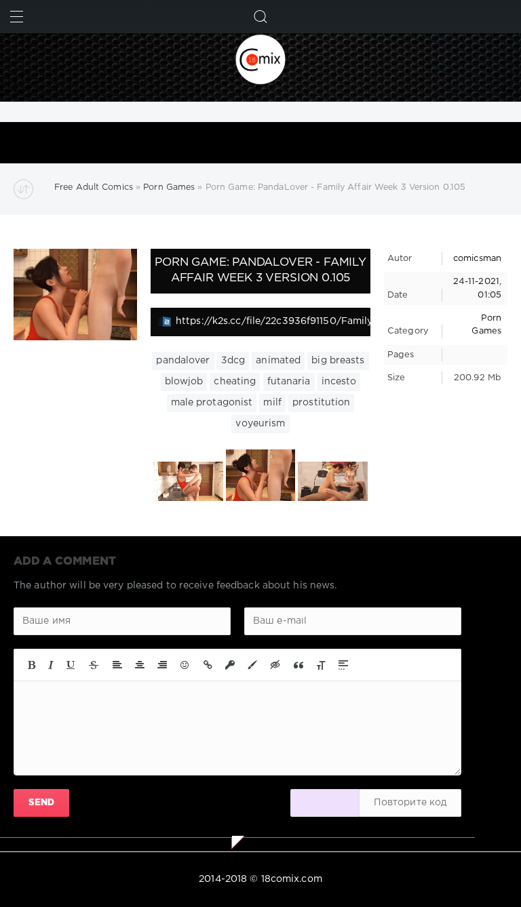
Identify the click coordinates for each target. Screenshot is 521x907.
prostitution (321, 403)
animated (278, 361)
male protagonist (212, 403)
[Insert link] (208, 665)
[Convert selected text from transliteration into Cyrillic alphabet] (320, 665)
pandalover (183, 361)
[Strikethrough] (93, 665)
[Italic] (50, 665)
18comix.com (291, 879)
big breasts (337, 361)
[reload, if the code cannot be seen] (325, 803)
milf (272, 403)
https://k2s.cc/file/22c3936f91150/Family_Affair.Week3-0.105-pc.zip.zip (273, 321)
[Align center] (139, 665)
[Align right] (162, 665)
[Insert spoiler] (343, 665)
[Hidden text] (275, 665)
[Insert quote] (298, 665)
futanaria (289, 382)
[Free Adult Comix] (260, 59)
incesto (339, 382)
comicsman (477, 258)
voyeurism (260, 424)
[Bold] (31, 665)
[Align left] (117, 665)
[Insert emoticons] (185, 665)
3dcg (233, 361)
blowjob (184, 382)
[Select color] (252, 665)
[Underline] (71, 665)
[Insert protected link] (230, 665)
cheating (235, 382)
